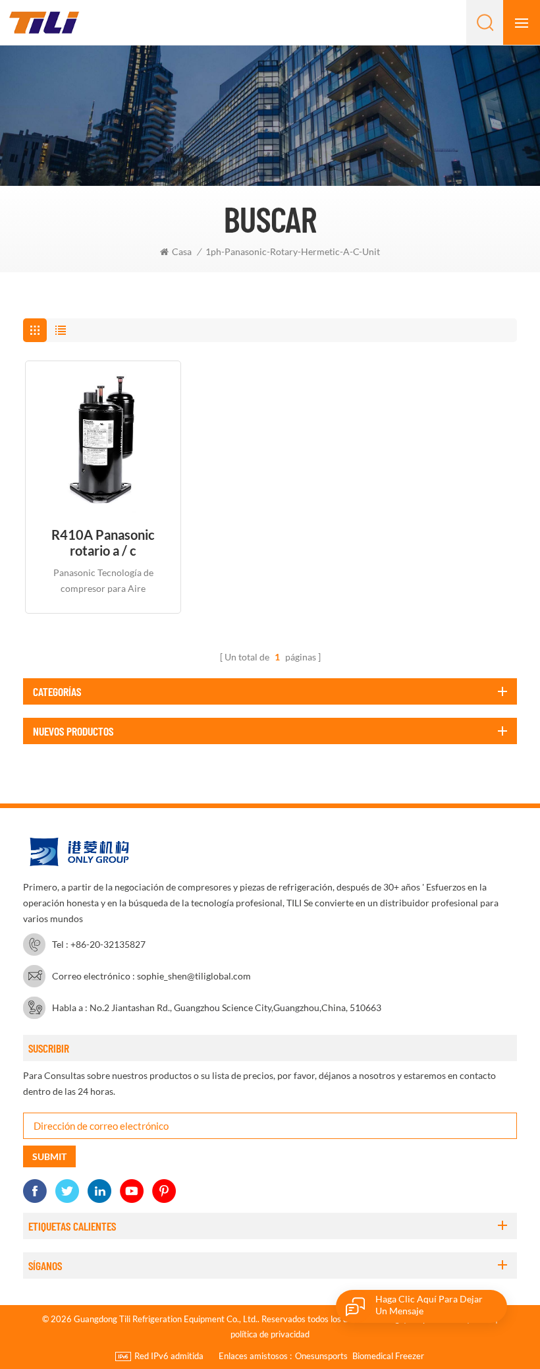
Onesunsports (321, 1356)
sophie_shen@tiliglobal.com (194, 975)
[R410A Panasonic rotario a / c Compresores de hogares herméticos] (103, 438)
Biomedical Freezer (388, 1356)
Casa (182, 251)
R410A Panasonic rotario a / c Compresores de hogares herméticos (103, 542)
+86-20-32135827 (108, 944)
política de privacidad (270, 1334)
